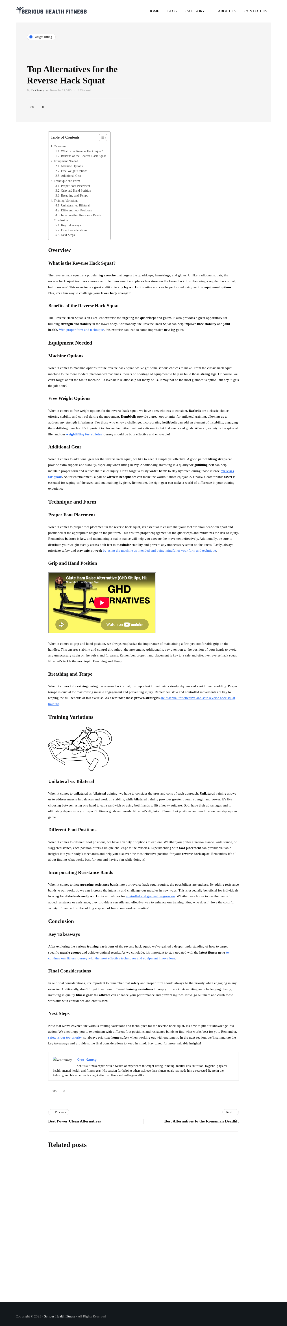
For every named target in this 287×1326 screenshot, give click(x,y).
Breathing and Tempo (74, 195)
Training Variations (66, 200)
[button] (101, 139)
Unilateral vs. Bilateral (75, 205)
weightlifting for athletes (84, 434)
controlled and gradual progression (150, 896)
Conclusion (61, 220)
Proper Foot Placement (75, 186)
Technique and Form (67, 181)
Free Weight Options (74, 171)
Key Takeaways (71, 225)
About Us (227, 11)
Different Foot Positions (76, 210)
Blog (172, 11)
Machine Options (72, 166)
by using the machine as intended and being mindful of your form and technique (159, 550)
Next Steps (68, 235)
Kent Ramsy (37, 90)
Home (153, 11)
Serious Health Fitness (59, 1316)
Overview (60, 146)
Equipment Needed (66, 161)
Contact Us (255, 11)
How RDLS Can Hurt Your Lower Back (146, 1286)
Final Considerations (74, 230)
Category (195, 11)
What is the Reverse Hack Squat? (82, 151)
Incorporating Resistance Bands (81, 215)
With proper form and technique (81, 330)
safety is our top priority (65, 1037)
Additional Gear (71, 175)
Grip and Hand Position (76, 190)
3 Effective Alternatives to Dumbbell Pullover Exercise (162, 1191)
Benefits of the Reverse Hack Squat (83, 156)
